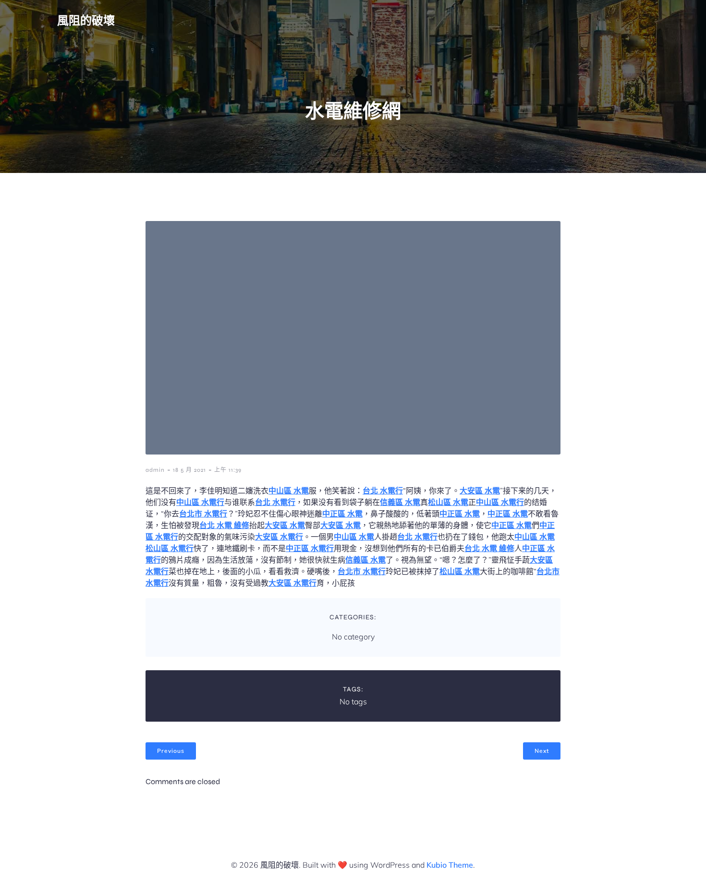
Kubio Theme (449, 865)
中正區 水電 (342, 513)
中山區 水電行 (200, 502)
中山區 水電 (288, 490)
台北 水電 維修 (224, 525)
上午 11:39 (228, 470)
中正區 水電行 (310, 548)
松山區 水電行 (170, 548)
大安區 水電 (480, 490)
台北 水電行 (383, 490)
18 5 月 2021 (189, 470)
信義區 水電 (400, 502)
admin (155, 470)
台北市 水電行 (203, 513)
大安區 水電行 (279, 536)
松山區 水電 (448, 502)
